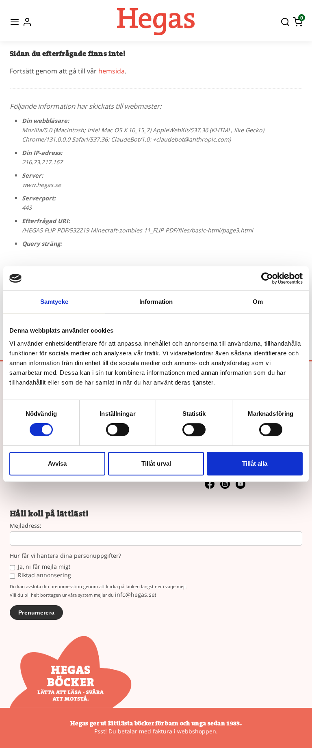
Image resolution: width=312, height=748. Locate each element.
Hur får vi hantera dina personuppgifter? (65, 555)
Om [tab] (258, 301)
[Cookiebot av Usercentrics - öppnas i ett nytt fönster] (267, 278)
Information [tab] (156, 301)
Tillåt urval (156, 463)
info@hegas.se (135, 594)
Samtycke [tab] (54, 301)
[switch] (117, 429)
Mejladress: (25, 525)
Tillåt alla (254, 463)
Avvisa (57, 463)
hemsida (111, 71)
